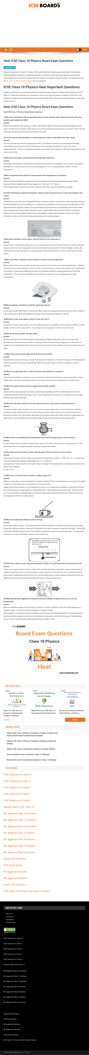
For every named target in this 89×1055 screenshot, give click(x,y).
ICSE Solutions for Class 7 (17, 794)
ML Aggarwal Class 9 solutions (19, 832)
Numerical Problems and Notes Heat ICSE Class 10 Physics (71, 712)
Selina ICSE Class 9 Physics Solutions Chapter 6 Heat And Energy (31, 742)
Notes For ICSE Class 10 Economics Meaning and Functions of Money (13, 713)
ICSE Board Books (13, 865)
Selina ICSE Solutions (14, 858)
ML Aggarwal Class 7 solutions (19, 845)
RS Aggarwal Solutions (15, 871)
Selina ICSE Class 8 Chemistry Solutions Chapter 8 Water (31, 749)
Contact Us (10, 917)
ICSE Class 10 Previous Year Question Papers (27, 891)
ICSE (27, 72)
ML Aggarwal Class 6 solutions (19, 852)
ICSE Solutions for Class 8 (17, 787)
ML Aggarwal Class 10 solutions (20, 826)
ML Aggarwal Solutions (15, 878)
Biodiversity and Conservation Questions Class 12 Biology (31, 760)
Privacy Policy (11, 922)
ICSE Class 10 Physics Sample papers (19, 81)
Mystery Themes (24, 1052)
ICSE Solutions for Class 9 (17, 781)
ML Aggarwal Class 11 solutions (20, 820)
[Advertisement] (44, 30)
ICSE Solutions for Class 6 (17, 800)
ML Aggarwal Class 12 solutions (20, 813)
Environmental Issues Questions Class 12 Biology (28, 754)
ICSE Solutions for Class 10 (18, 774)
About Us (9, 914)
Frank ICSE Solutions (14, 884)
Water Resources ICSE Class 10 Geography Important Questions (43, 712)
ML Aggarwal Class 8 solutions (19, 839)
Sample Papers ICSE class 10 (19, 807)
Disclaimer (10, 919)
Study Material (9, 67)
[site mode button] (79, 50)
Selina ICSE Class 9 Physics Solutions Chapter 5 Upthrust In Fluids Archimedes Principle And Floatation (32, 734)
